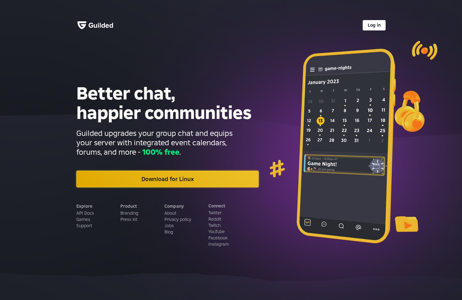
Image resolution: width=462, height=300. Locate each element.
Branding (129, 213)
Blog (168, 231)
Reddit (214, 219)
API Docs (85, 213)
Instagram (218, 244)
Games (83, 219)
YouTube (216, 231)
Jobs (169, 225)
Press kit (128, 219)
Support (84, 225)
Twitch (214, 225)
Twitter (215, 212)
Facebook (218, 237)
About (170, 213)
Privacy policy (177, 219)
